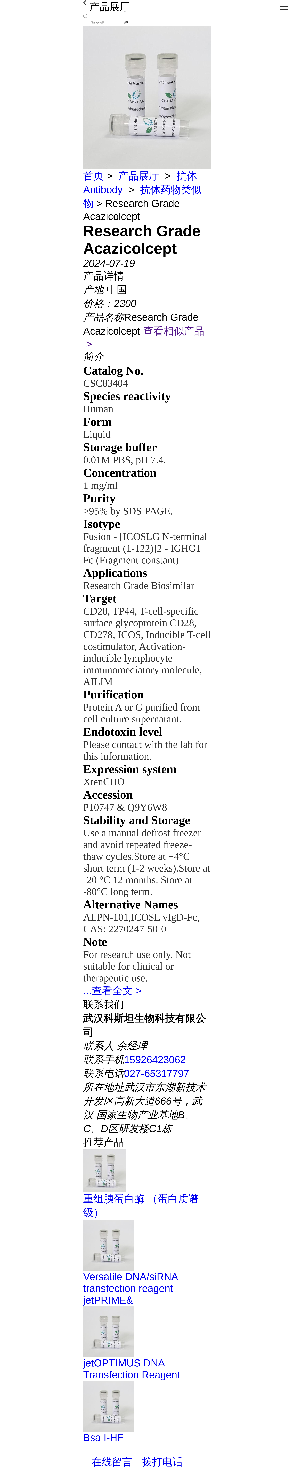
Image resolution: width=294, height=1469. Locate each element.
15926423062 (155, 1059)
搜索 (126, 22)
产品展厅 (138, 176)
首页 (93, 176)
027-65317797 (156, 1073)
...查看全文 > (112, 990)
